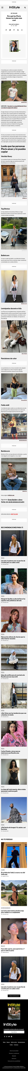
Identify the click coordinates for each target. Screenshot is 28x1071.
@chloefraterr (24, 102)
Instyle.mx (14, 514)
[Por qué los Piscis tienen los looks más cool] (14, 46)
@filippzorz (24, 198)
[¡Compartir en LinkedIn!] (18, 30)
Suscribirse (14, 1032)
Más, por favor (14, 995)
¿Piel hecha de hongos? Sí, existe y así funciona (13, 828)
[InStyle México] (14, 7)
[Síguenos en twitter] (9, 1036)
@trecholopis (24, 353)
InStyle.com (11, 495)
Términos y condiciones (14, 1053)
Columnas (16, 1044)
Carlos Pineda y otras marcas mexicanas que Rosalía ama (10, 752)
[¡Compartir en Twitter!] (10, 30)
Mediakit (14, 1056)
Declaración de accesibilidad (14, 1061)
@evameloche (24, 400)
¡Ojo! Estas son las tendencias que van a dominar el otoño (13, 714)
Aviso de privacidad (14, 1050)
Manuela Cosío (5, 564)
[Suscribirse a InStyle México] (14, 1011)
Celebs (3, 869)
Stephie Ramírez (6, 952)
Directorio (14, 1058)
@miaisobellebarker (23, 440)
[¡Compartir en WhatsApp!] (22, 30)
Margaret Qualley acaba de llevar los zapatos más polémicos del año (13, 599)
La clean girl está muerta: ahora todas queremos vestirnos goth (13, 790)
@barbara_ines (24, 303)
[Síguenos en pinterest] (11, 1036)
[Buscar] (25, 7)
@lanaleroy (25, 491)
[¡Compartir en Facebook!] (6, 30)
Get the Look (14, 13)
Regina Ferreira (6, 876)
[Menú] (2, 7)
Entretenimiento (5, 907)
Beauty (3, 946)
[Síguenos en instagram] (6, 1036)
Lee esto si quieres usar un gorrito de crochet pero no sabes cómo (13, 561)
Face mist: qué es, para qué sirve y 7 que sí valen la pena (12, 949)
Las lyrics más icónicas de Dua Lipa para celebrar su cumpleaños (12, 911)
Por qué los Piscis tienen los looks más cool (14, 18)
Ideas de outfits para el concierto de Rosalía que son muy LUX (13, 676)
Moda (2, 557)
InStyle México (15, 24)
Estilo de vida (14, 1042)
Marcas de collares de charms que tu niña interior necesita (13, 637)
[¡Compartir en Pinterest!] (14, 30)
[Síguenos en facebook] (4, 1036)
